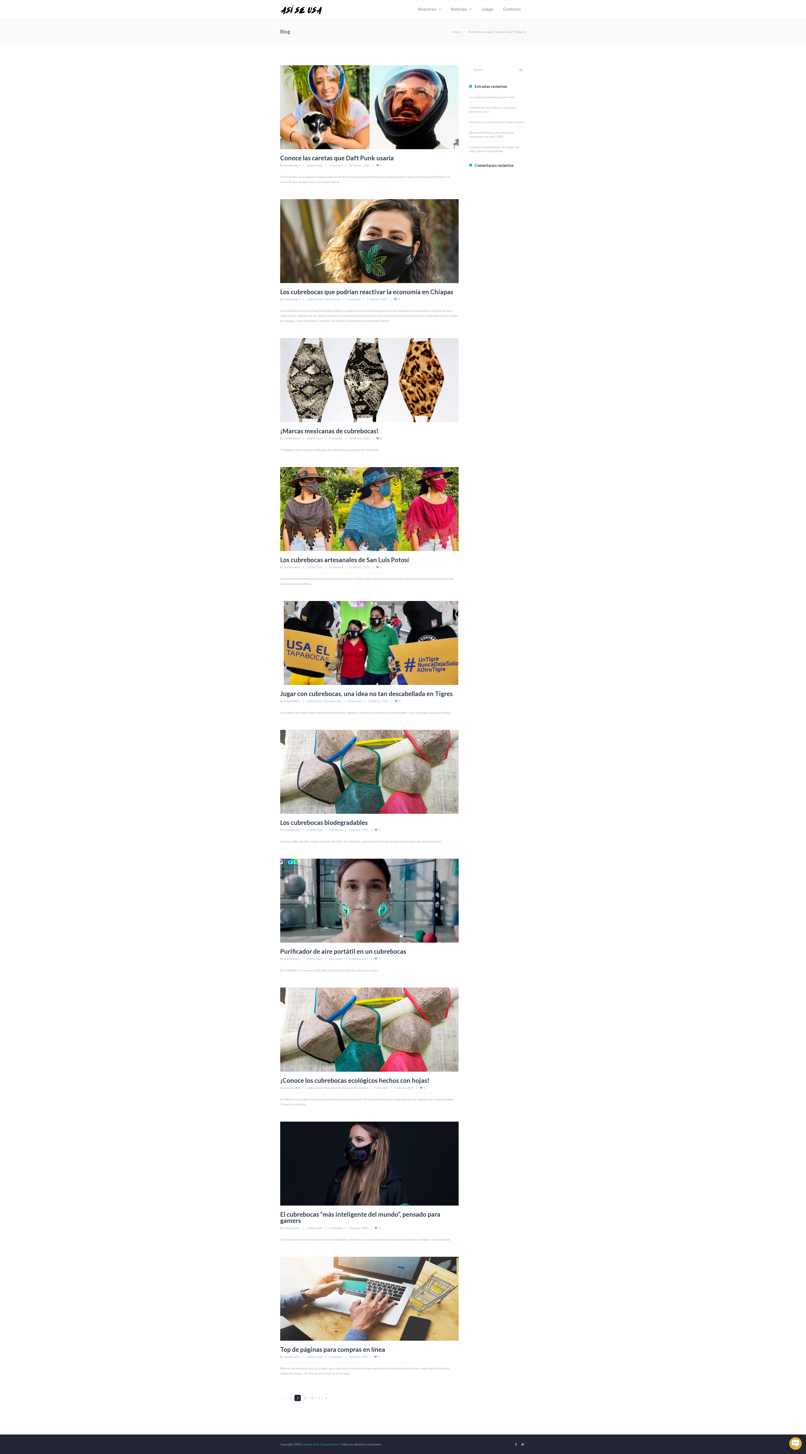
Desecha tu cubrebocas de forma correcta (496, 122)
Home (456, 32)
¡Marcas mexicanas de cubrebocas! (329, 431)
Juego (487, 9)
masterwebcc (292, 165)
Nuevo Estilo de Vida (355, 1088)
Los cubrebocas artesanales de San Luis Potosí (344, 559)
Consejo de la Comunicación (319, 1444)
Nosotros (427, 9)
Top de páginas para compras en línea (332, 1349)
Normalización (333, 701)
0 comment (336, 165)
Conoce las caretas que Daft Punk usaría (337, 158)
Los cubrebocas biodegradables (324, 822)
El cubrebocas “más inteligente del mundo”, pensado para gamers (360, 1217)
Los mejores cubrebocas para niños (492, 97)
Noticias (459, 9)
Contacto (512, 9)
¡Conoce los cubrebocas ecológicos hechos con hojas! (354, 1080)
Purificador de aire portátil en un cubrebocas (343, 951)
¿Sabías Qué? (314, 165)
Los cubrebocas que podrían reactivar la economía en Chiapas (366, 291)
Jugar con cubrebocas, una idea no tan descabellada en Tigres (366, 693)
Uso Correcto (332, 299)
